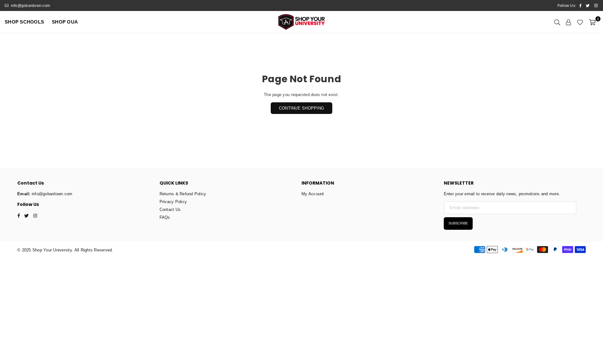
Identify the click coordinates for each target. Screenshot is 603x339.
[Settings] (568, 22)
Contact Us (170, 209)
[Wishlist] (580, 22)
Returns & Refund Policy (183, 193)
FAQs (165, 217)
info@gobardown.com (30, 5)
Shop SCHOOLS (24, 21)
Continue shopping (301, 108)
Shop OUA (65, 21)
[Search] (557, 22)
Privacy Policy (173, 201)
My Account (313, 193)
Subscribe (458, 223)
